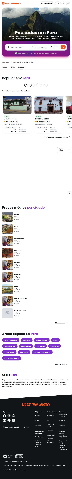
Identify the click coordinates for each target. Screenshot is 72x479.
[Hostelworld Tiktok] (13, 420)
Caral (55, 340)
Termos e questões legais (34, 465)
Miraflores (54, 346)
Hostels (37, 415)
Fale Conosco (39, 437)
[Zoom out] (69, 196)
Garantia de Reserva (50, 425)
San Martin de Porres (42, 352)
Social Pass (50, 415)
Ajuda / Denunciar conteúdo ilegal (38, 443)
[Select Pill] (63, 3)
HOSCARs (50, 430)
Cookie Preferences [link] (19, 470)
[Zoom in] (69, 193)
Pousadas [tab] (21, 67)
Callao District (41, 340)
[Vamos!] (63, 47)
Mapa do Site (7, 470)
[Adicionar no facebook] (4, 415)
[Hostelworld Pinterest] (9, 420)
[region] (36, 172)
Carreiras (62, 425)
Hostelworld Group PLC (63, 415)
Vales (52, 465)
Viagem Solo (51, 435)
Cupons (46, 465)
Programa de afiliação (63, 442)
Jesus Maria (26, 346)
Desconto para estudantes (50, 440)
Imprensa (62, 420)
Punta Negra (9, 352)
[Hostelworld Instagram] (13, 415)
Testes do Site (60, 465)
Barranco (26, 340)
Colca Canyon (9, 346)
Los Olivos (41, 346)
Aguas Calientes (10, 340)
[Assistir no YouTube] (4, 420)
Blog (48, 420)
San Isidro (24, 352)
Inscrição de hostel (63, 437)
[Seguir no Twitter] (9, 415)
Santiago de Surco (11, 358)
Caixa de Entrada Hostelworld (63, 447)
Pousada (6, 116)
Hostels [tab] (4, 67)
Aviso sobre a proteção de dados (14, 465)
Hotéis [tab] (13, 67)
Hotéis (37, 420)
